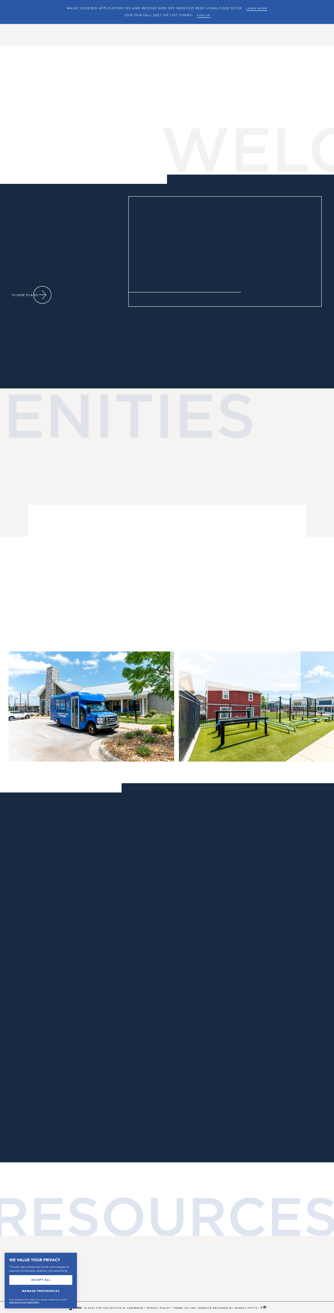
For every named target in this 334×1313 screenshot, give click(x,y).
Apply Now (261, 275)
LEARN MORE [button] (256, 8)
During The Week (144, 798)
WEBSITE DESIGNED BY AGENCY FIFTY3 (228, 1308)
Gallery (189, 34)
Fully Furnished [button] (176, 514)
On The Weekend (189, 798)
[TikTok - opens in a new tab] (246, 166)
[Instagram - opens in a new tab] (233, 166)
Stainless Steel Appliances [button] (190, 525)
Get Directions (129, 838)
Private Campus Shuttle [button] (47, 554)
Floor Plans (131, 34)
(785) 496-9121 (121, 1262)
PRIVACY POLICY (159, 1308)
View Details (264, 285)
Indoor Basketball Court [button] (49, 531)
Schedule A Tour (279, 35)
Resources (216, 34)
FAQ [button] (279, 1274)
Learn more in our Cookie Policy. (24, 1302)
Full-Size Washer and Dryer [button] (192, 560)
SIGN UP (203, 15)
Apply (309, 35)
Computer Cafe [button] (35, 543)
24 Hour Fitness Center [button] (46, 519)
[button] (147, 299)
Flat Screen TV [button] (174, 537)
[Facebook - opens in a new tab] (227, 166)
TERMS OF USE (185, 1308)
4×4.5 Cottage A (275, 217)
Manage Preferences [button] (41, 1291)
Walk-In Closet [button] (174, 548)
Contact (244, 34)
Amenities (162, 34)
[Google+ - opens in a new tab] (239, 166)
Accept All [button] (41, 1280)
